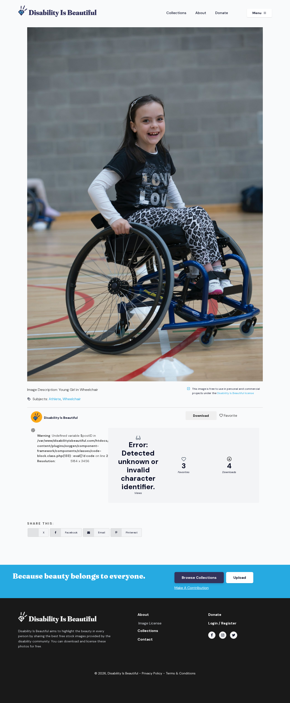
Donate (221, 12)
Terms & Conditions (181, 673)
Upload (239, 577)
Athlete (55, 399)
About (200, 12)
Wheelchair (72, 399)
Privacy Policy (152, 673)
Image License (150, 623)
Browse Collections (199, 577)
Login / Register (222, 623)
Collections (176, 12)
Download (201, 416)
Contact (145, 639)
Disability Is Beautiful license (235, 393)
